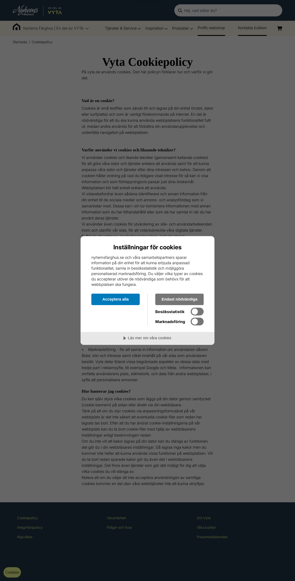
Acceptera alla (115, 299)
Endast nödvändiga (179, 299)
